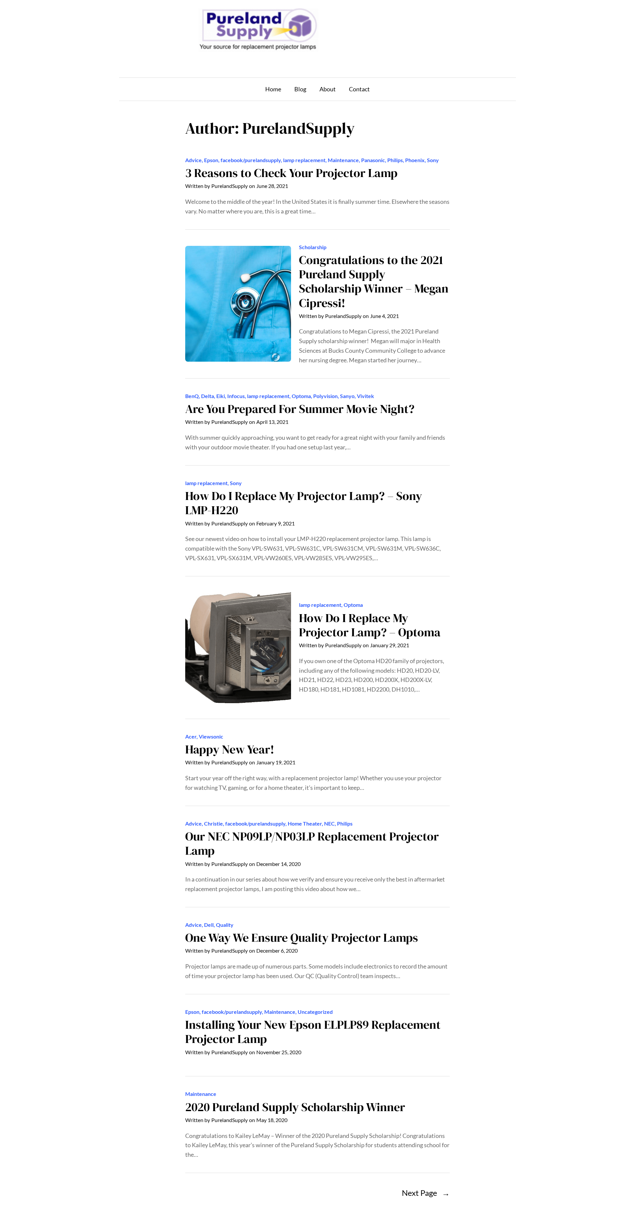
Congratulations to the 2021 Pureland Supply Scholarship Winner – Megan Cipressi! (373, 281)
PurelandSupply (229, 186)
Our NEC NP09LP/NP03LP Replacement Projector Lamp (312, 843)
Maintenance (343, 160)
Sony (433, 160)
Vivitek (365, 396)
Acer (190, 736)
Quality (224, 925)
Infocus (236, 396)
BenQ (192, 396)
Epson (211, 160)
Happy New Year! (229, 749)
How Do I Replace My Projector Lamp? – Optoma (370, 625)
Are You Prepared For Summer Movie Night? (299, 409)
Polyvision (325, 396)
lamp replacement (304, 160)
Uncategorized (315, 1012)
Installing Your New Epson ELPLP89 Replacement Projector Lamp (313, 1031)
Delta (207, 396)
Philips (395, 160)
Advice (193, 160)
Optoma (301, 396)
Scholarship (312, 247)
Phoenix (415, 160)
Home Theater (305, 823)
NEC (329, 823)
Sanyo (347, 396)
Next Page (426, 1192)
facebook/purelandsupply (251, 160)
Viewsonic (211, 736)
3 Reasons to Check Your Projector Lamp (291, 173)
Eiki (220, 396)
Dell (209, 925)
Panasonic (373, 160)
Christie (213, 823)
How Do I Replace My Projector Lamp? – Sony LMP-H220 (303, 503)
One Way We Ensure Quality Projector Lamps (301, 937)
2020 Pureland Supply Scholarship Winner (295, 1107)
